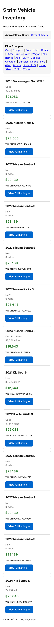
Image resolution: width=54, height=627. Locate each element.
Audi (18, 57)
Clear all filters (39, 34)
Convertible (32, 50)
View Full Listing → (19, 109)
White (26, 69)
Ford (42, 61)
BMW (26, 57)
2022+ (17, 69)
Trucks (18, 53)
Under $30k (29, 65)
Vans (27, 53)
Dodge (34, 61)
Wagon (36, 53)
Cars (7, 50)
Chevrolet (10, 61)
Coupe (45, 50)
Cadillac (35, 57)
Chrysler (23, 61)
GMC (8, 65)
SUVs (10, 53)
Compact (18, 50)
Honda (17, 65)
